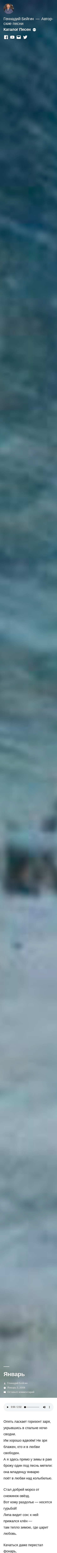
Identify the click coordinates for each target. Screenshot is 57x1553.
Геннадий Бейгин (18, 18)
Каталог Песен (17, 29)
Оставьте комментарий (20, 1392)
